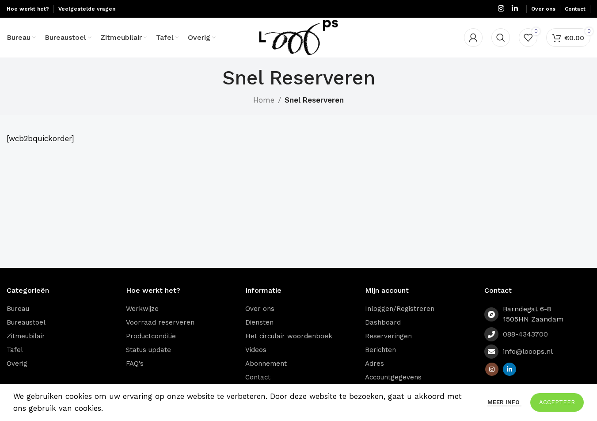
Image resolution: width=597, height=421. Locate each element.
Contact (257, 377)
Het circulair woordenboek (288, 336)
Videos (255, 350)
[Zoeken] (500, 37)
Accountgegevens (393, 377)
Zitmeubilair (26, 336)
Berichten (380, 350)
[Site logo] (298, 36)
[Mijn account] (473, 37)
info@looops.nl (528, 351)
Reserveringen (388, 336)
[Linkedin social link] (515, 8)
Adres (374, 363)
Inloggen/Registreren (399, 309)
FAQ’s (135, 363)
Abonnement (266, 363)
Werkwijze (142, 309)
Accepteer (557, 402)
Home (263, 100)
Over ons (259, 309)
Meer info (504, 402)
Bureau (18, 309)
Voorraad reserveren (160, 322)
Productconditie (151, 336)
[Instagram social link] (501, 8)
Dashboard (383, 322)
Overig (17, 363)
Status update (148, 350)
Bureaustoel (26, 322)
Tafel (15, 350)
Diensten (259, 322)
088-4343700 (525, 334)
